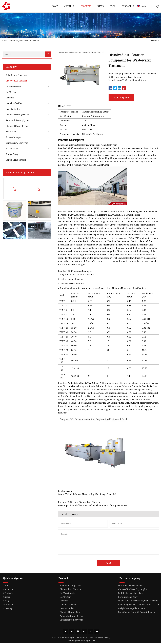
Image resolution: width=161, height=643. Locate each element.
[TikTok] (90, 631)
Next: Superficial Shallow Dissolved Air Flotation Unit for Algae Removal (93, 505)
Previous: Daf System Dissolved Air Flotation (79, 502)
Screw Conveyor (14, 137)
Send (108, 563)
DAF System (11, 92)
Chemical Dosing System (17, 126)
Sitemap (8, 608)
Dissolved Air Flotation (29, 40)
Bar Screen (11, 131)
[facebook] (65, 631)
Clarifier (10, 97)
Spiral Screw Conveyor (17, 143)
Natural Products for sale (130, 585)
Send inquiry (121, 97)
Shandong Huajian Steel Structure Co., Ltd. (138, 604)
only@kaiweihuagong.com (83, 640)
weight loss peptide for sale (131, 608)
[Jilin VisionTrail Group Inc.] (6, 6)
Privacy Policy (104, 637)
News (100, 6)
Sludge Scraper (13, 154)
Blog (112, 6)
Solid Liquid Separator (17, 75)
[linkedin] (84, 631)
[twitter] (71, 631)
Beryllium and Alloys (128, 597)
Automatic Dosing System (18, 120)
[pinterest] (77, 631)
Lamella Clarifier (14, 103)
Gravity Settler (13, 109)
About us (69, 6)
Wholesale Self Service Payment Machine (138, 600)
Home (55, 6)
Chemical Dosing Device (17, 114)
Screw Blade (12, 148)
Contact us (128, 6)
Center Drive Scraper (16, 159)
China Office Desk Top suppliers (133, 589)
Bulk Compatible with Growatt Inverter (137, 612)
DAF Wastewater (14, 86)
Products (86, 6)
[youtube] (96, 631)
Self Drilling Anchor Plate (130, 593)
